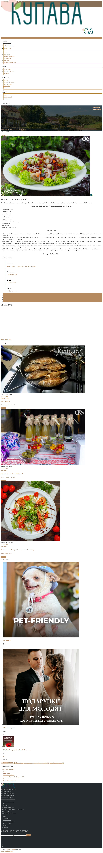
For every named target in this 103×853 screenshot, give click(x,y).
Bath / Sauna (7, 55)
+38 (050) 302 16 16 (11, 291)
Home (2, 129)
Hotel (5, 53)
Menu (4, 816)
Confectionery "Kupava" (9, 71)
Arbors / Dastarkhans (9, 56)
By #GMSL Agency (11, 849)
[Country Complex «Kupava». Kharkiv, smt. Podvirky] (47, 36)
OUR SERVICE (7, 43)
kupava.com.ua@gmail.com (7, 795)
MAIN (5, 41)
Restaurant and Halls (9, 46)
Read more (3, 408)
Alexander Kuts (5, 135)
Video (5, 88)
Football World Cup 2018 (57, 763)
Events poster (7, 99)
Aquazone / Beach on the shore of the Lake (14, 777)
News (5, 95)
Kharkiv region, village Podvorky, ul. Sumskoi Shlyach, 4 (21, 266)
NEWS (5, 92)
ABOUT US (6, 77)
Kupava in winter (8, 84)
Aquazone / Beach (8, 58)
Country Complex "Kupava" (7, 851)
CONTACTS (6, 103)
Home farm (6, 60)
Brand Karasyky (5, 401)
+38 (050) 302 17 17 (11, 283)
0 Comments (4, 396)
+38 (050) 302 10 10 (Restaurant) (8, 789)
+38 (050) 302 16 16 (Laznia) (7, 793)
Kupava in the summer (9, 82)
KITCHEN (6, 67)
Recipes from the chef (10, 129)
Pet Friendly (7, 640)
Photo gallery (7, 86)
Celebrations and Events (10, 62)
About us (6, 80)
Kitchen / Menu (7, 48)
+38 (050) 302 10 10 (12, 274)
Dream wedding (7, 820)
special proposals (8, 97)
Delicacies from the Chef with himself (12, 474)
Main (2, 405)
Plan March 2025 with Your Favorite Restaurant (17, 750)
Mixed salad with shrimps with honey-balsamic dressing (17, 550)
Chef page (6, 73)
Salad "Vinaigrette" (22, 129)
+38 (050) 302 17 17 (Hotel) (7, 791)
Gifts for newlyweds (9, 728)
